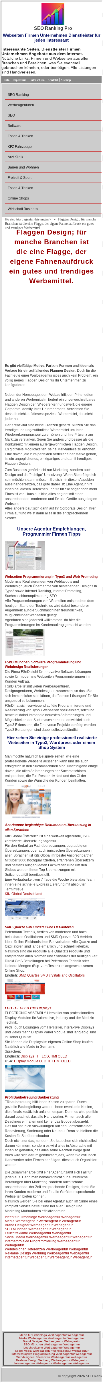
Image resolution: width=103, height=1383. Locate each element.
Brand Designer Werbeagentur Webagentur (39, 1225)
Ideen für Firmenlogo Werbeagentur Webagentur (42, 1217)
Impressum (19, 80)
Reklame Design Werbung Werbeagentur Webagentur (47, 1253)
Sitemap (66, 80)
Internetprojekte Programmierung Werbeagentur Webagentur (51, 1353)
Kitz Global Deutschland (23, 894)
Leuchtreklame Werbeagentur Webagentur (38, 1233)
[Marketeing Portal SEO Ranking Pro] (52, 14)
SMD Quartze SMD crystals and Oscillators (52, 975)
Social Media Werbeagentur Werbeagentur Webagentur (48, 1237)
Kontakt (52, 80)
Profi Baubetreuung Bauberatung (32, 1097)
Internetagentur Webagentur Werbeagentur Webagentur (48, 1257)
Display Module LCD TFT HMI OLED (42, 1061)
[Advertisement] (51, 326)
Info (6, 80)
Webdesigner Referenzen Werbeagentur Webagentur (46, 1249)
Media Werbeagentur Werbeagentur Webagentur (43, 1221)
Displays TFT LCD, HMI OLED (44, 1056)
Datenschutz (36, 80)
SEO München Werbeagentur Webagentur (38, 1229)
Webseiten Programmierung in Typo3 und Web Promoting (51, 577)
